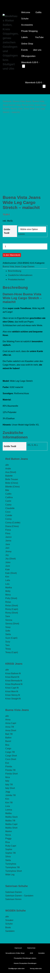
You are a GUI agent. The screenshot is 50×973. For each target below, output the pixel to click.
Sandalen (10, 931)
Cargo (8, 748)
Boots (8, 927)
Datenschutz (31, 948)
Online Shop (27, 44)
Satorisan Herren (13, 899)
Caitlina (9, 497)
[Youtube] (21, 3)
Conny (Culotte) (12, 522)
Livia (7, 806)
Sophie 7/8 (10, 853)
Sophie (8, 849)
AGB (31, 953)
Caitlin (8, 494)
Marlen (8, 831)
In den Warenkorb (11, 255)
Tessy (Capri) (11, 652)
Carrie (8, 501)
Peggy (8, 838)
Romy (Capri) (11, 609)
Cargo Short (11, 756)
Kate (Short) (11, 573)
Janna (8, 540)
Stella (8, 634)
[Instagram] (25, 3)
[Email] (29, 3)
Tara (7, 645)
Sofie (7, 631)
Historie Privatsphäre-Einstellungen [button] (25, 963)
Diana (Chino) (12, 526)
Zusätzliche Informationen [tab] (20, 275)
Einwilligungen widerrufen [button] (16, 968)
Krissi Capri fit (12, 688)
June (7, 566)
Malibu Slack (11, 817)
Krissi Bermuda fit (13, 680)
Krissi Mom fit (11, 691)
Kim (7, 577)
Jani (7, 548)
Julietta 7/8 (10, 795)
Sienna (8, 620)
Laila (7, 580)
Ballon (8, 737)
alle (7, 465)
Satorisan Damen (13, 892)
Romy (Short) (11, 613)
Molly (7, 591)
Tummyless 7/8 (12, 867)
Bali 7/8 (9, 734)
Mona (8, 595)
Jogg (7, 792)
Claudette (10, 508)
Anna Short (10, 730)
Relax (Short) (11, 605)
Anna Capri (10, 723)
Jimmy (8, 551)
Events (24, 50)
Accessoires (27, 25)
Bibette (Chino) (12, 487)
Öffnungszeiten (28, 56)
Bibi (7, 490)
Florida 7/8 (10, 770)
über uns (37, 50)
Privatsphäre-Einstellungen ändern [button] (25, 958)
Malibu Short (11, 828)
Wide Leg (9, 874)
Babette (9, 476)
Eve (7, 763)
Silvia (8, 856)
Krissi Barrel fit (12, 677)
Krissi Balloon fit (13, 673)
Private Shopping (29, 31)
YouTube (39, 37)
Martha (8, 587)
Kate (7, 569)
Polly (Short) (11, 598)
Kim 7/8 (9, 802)
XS (28, 445)
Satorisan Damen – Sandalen (19, 896)
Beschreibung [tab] (14, 271)
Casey (8, 505)
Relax (8, 602)
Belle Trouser (11, 479)
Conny (8, 519)
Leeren (21, 234)
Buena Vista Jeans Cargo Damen (18, 266)
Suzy (7, 641)
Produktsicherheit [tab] (16, 279)
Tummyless (10, 864)
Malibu (8, 813)
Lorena (8, 810)
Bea (7, 745)
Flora (7, 533)
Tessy (8, 649)
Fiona (8, 530)
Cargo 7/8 (10, 752)
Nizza (8, 835)
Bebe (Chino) (11, 483)
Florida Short (11, 774)
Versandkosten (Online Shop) (15, 953)
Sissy (8, 627)
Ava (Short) (10, 472)
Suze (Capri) (11, 638)
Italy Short (10, 788)
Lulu (7, 584)
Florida (8, 766)
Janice (8, 537)
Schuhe (25, 19)
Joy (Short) (10, 558)
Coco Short (10, 759)
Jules (7, 562)
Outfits (38, 12)
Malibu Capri (11, 824)
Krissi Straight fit (13, 699)
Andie (8, 468)
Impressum (18, 948)
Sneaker (9, 920)
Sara (7, 616)
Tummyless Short (13, 871)
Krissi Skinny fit (12, 695)
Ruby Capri (10, 846)
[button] (22, 72)
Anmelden (41, 953)
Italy (7, 781)
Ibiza (7, 777)
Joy (7, 555)
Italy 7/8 (9, 784)
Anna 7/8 (9, 727)
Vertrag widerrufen (36, 968)
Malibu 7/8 (10, 820)
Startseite (7, 101)
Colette (8, 515)
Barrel (8, 741)
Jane (7, 544)
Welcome (25, 12)
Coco (7, 512)
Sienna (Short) (12, 623)
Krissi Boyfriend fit (13, 684)
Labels (24, 37)
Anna (7, 719)
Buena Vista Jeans (22, 101)
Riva (7, 842)
